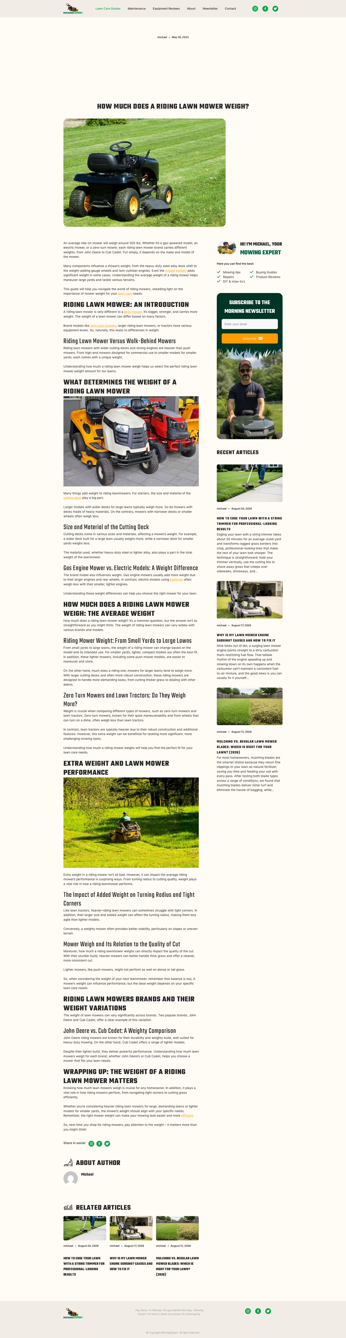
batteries (176, 579)
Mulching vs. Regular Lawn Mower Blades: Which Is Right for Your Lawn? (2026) (177, 1266)
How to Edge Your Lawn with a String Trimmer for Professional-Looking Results (84, 1266)
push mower (133, 312)
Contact (230, 8)
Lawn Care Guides (108, 8)
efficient (187, 1115)
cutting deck (72, 498)
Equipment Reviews (166, 8)
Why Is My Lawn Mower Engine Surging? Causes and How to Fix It (131, 1264)
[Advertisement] (173, 70)
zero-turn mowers (103, 325)
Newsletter (210, 8)
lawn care (125, 293)
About (191, 8)
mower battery (176, 270)
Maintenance (137, 8)
